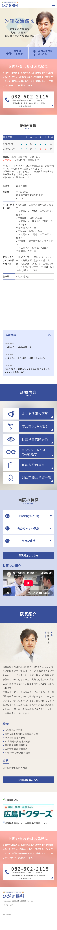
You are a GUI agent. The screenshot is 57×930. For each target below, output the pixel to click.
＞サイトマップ (8, 905)
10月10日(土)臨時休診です (18, 347)
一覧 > (49, 335)
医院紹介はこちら (28, 555)
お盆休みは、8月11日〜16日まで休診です (25, 358)
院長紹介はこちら (28, 779)
